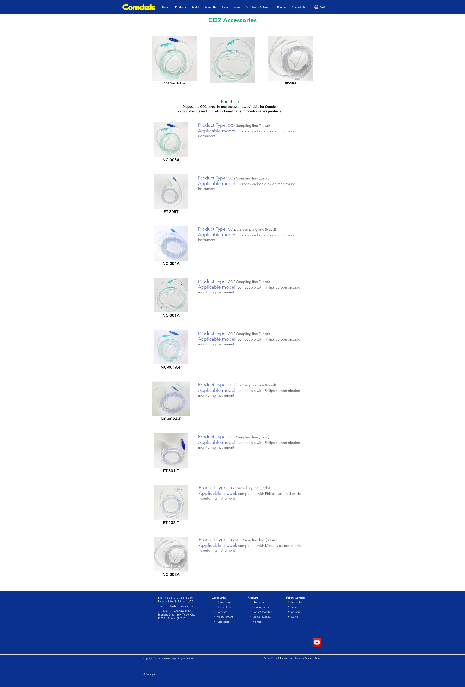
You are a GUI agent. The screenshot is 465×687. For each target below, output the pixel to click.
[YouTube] (317, 642)
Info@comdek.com (180, 606)
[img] (171, 146)
